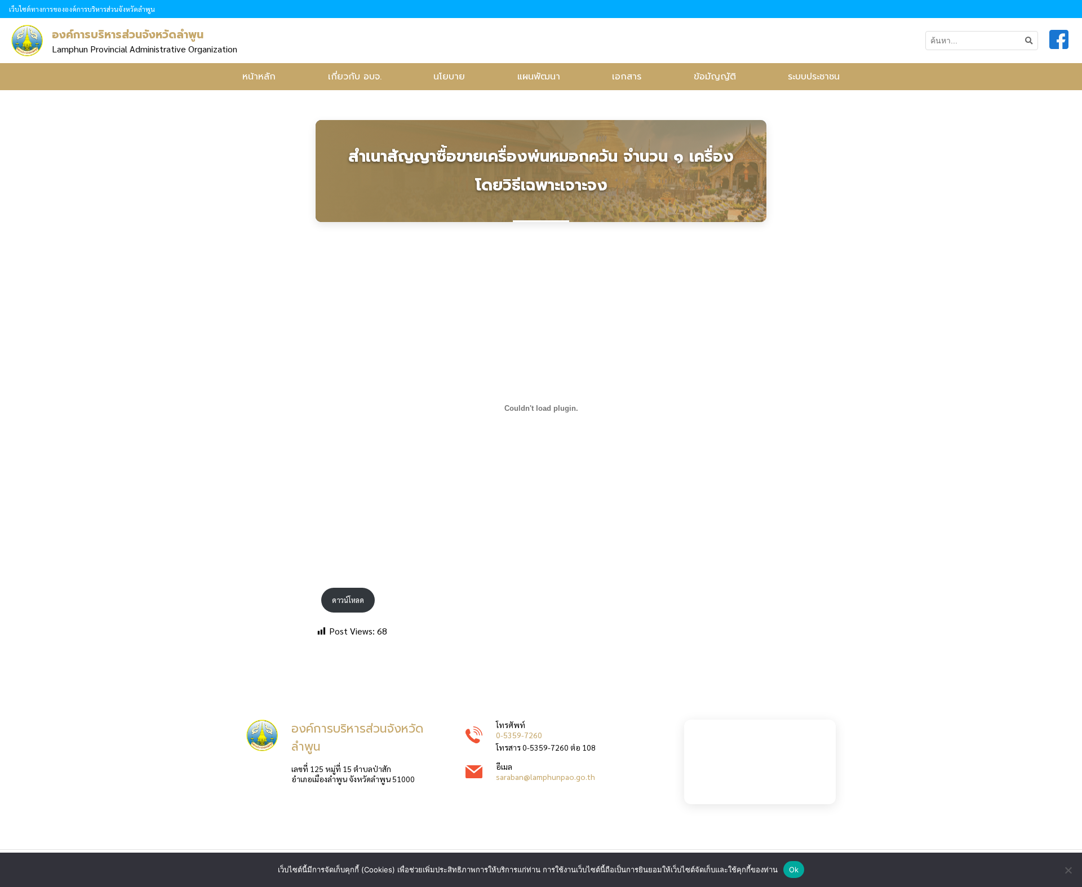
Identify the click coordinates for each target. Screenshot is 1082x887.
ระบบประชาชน (814, 76)
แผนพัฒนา (538, 76)
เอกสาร (626, 76)
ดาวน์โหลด (348, 600)
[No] (1068, 870)
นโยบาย (449, 76)
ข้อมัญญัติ (715, 76)
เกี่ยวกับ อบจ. (355, 76)
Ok (794, 869)
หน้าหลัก (259, 76)
